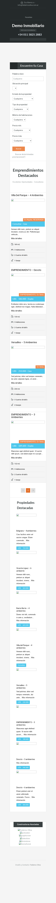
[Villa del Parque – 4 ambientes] (26, 635)
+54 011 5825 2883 (30, 35)
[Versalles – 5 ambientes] (26, 675)
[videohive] (25, 838)
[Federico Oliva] (25, 830)
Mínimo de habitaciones (22, 115)
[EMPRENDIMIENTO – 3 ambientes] (26, 712)
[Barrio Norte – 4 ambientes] (26, 598)
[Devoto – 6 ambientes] (26, 777)
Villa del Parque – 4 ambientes (27, 195)
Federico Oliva (35, 865)
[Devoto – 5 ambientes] (26, 749)
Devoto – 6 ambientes (25, 787)
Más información (22, 621)
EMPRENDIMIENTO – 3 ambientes (23, 415)
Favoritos (28, 17)
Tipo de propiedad (19, 105)
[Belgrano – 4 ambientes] (26, 520)
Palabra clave (18, 74)
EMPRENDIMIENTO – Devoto (26, 270)
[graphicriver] (25, 835)
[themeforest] (25, 844)
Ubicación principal (20, 84)
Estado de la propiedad (21, 94)
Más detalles (16, 238)
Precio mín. (17, 126)
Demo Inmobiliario (28, 26)
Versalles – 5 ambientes (24, 342)
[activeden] (25, 833)
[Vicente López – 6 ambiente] (26, 558)
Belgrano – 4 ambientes (26, 531)
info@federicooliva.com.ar (28, 5)
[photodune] (24, 841)
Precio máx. (17, 136)
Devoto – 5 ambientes (25, 759)
